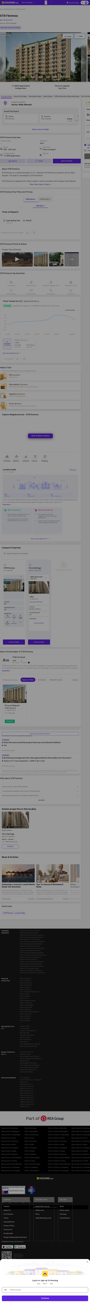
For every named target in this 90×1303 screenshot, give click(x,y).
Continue (45, 1298)
